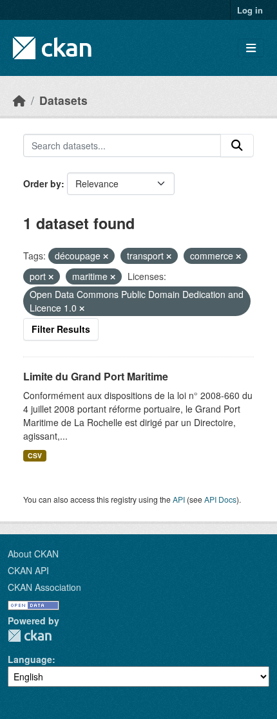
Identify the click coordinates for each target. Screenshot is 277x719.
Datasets (63, 100)
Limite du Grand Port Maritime (95, 376)
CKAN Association (44, 587)
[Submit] (237, 145)
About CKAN (33, 553)
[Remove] (105, 256)
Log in (250, 10)
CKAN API (28, 570)
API (179, 499)
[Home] (19, 100)
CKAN (30, 635)
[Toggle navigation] (251, 48)
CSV (35, 455)
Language (30, 659)
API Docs (220, 499)
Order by (42, 183)
